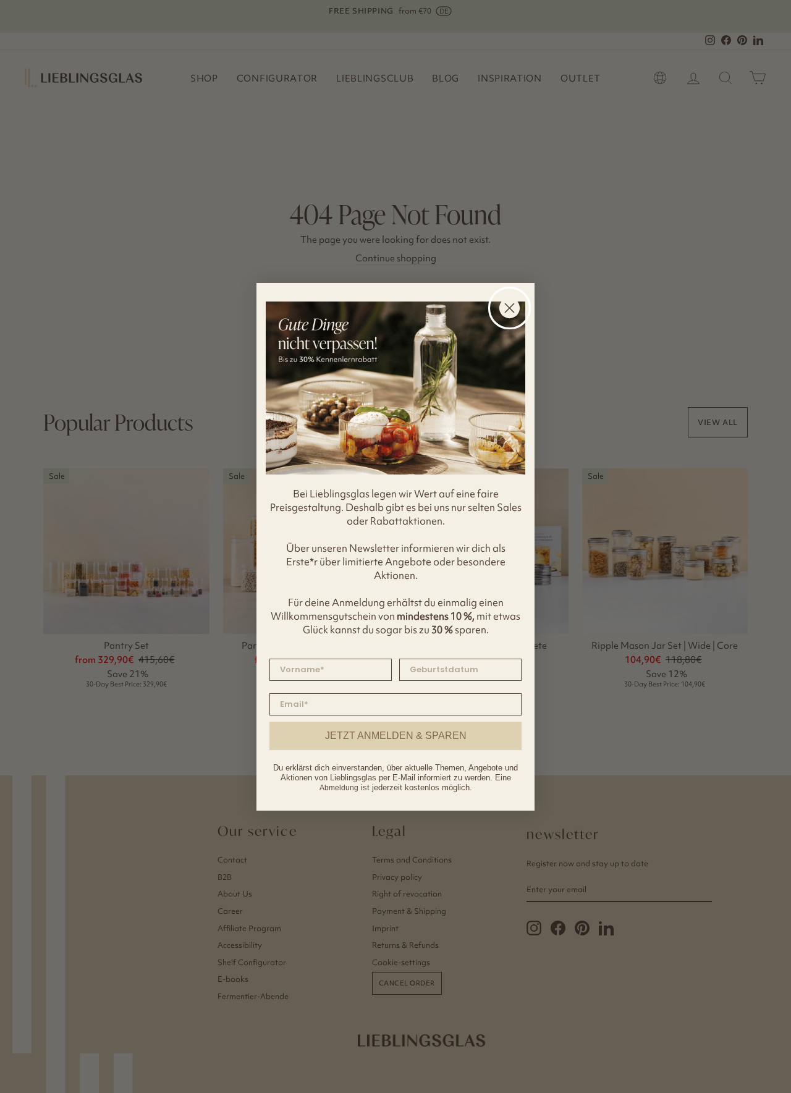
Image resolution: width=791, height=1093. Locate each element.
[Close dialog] (509, 308)
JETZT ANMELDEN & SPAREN (396, 735)
